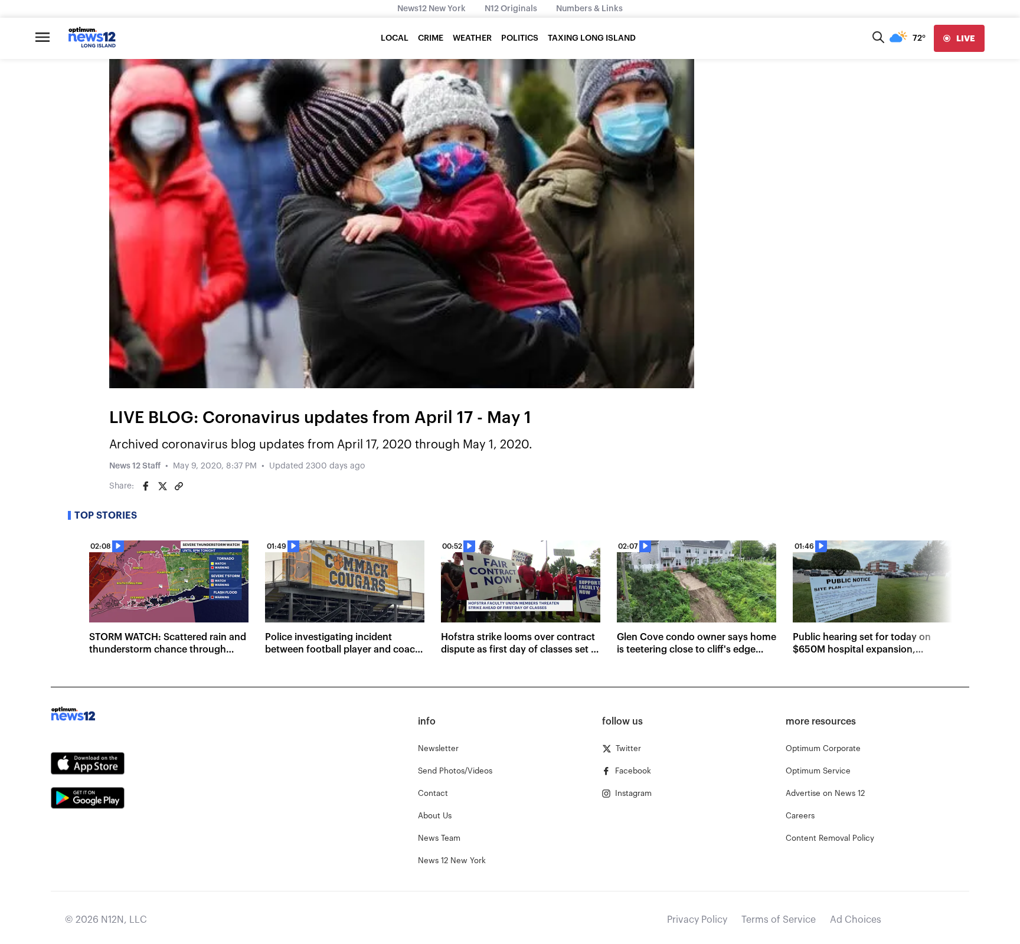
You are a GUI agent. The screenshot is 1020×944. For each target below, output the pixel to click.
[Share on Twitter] (162, 486)
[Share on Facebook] (146, 486)
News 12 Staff (135, 466)
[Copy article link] (179, 486)
